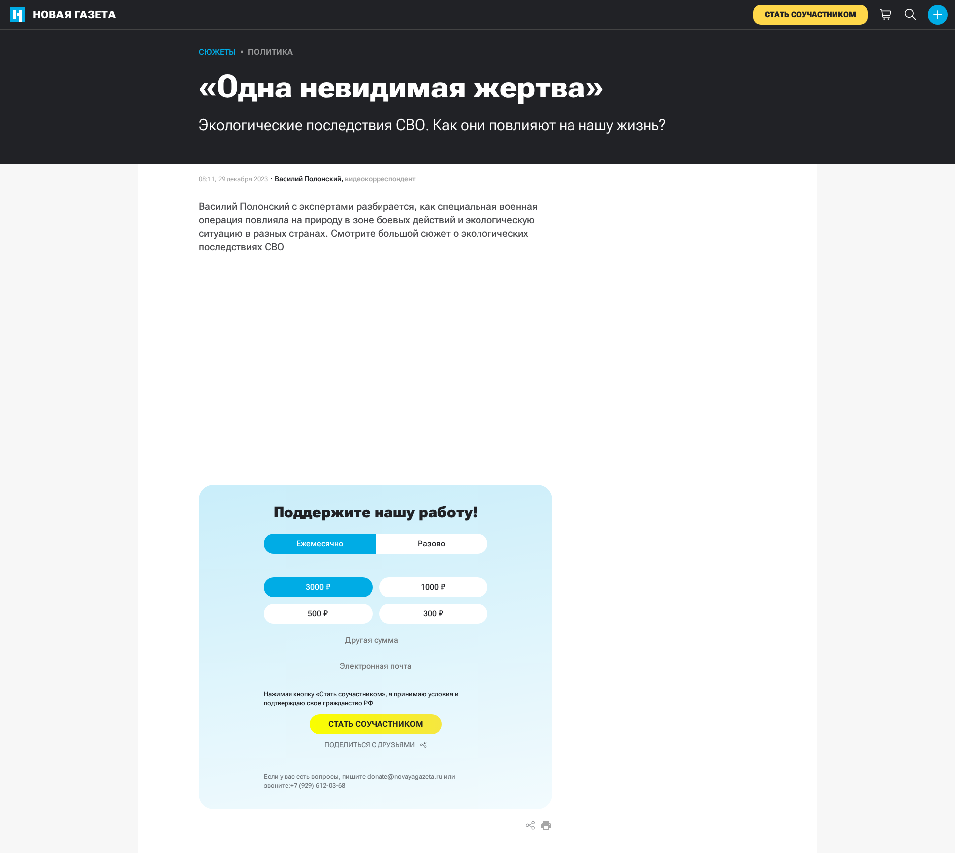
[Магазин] (885, 15)
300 (430, 613)
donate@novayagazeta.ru (404, 776)
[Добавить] (938, 15)
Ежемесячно (319, 543)
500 (314, 613)
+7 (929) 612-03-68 (317, 785)
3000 (315, 587)
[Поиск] (910, 15)
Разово (431, 543)
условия (440, 694)
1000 (430, 587)
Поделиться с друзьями (369, 745)
